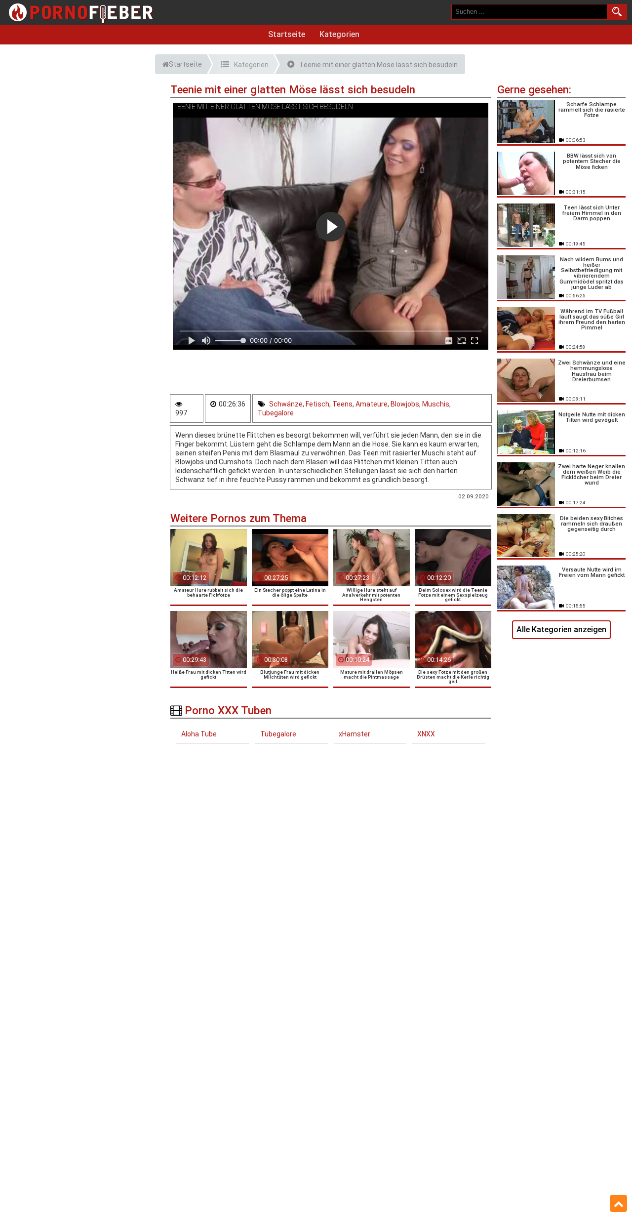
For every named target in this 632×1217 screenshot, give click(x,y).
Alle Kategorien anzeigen (561, 629)
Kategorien (339, 34)
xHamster (354, 734)
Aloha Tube (199, 734)
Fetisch (317, 404)
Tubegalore (276, 413)
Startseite (286, 34)
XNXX (426, 734)
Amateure (372, 404)
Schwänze (286, 404)
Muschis (435, 404)
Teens (342, 404)
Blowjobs (405, 404)
